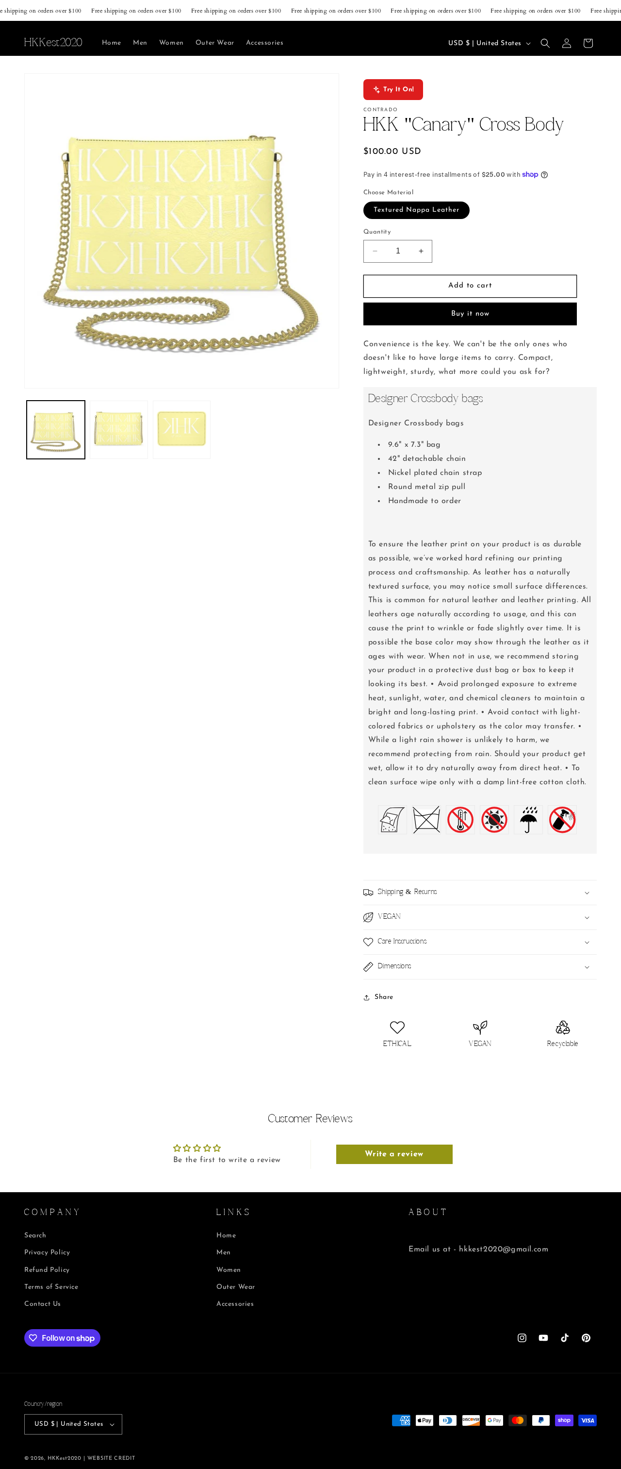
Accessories (235, 1304)
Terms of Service (51, 1287)
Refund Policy (47, 1270)
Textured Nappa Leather (416, 210)
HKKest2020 (65, 1458)
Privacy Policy (47, 1252)
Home (226, 1235)
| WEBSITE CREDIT (109, 1458)
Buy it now (470, 314)
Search (35, 1235)
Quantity (377, 232)
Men (223, 1252)
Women (228, 1270)
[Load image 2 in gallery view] (119, 430)
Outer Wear (235, 1287)
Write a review (394, 1154)
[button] (545, 43)
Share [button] (384, 997)
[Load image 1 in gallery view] (56, 430)
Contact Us (42, 1304)
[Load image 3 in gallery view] (182, 430)
